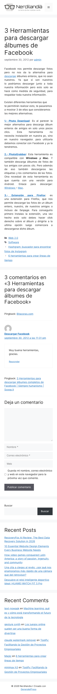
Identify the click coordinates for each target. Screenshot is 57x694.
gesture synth (12, 624)
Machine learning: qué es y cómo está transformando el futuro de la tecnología (27, 613)
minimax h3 (11, 667)
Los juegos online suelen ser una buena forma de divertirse (24, 629)
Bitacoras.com (25, 313)
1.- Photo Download (17, 120)
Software (13, 242)
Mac (20, 187)
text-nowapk (11, 608)
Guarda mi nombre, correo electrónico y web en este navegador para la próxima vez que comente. (30, 474)
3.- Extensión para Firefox (24, 195)
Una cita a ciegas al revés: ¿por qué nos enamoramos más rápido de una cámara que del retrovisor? (28, 571)
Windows (10, 187)
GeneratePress (28, 689)
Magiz (7, 656)
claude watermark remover (20, 640)
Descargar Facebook (17, 333)
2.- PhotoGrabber (15, 154)
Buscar (8, 505)
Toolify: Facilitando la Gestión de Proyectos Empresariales (26, 644)
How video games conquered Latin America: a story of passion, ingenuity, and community (26, 559)
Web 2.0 (13, 237)
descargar (10, 76)
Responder (14, 361)
